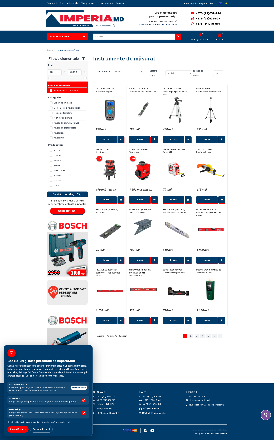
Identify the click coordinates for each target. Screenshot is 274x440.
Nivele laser (59, 133)
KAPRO (57, 185)
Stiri (61, 3)
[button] (67, 36)
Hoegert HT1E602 (105, 89)
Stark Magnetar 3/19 (174, 149)
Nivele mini (59, 138)
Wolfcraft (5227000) (174, 209)
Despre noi (52, 3)
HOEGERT (58, 175)
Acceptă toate (18, 429)
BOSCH (57, 150)
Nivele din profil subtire (65, 128)
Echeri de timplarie (63, 103)
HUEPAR (58, 180)
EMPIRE (57, 160)
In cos (106, 139)
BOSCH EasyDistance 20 (208, 270)
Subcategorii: (103, 71)
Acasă (50, 50)
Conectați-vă (190, 3)
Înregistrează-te (206, 3)
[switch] (83, 400)
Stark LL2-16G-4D (138, 149)
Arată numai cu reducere (66, 90)
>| (220, 336)
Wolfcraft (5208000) (140, 209)
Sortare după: (153, 73)
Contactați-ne (67, 210)
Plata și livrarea (88, 3)
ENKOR (57, 165)
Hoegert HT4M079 (172, 89)
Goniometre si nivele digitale (68, 108)
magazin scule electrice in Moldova (210, 430)
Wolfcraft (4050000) (107, 209)
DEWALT (57, 155)
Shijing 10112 (203, 89)
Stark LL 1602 (103, 149)
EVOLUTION (59, 170)
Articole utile (72, 3)
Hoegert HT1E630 (138, 89)
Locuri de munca (105, 3)
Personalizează (41, 429)
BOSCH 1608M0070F (172, 270)
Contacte (120, 3)
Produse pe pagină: (197, 73)
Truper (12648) (204, 149)
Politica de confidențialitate (49, 375)
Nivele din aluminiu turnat (66, 123)
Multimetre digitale (63, 118)
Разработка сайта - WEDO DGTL (211, 433)
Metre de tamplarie (63, 113)
